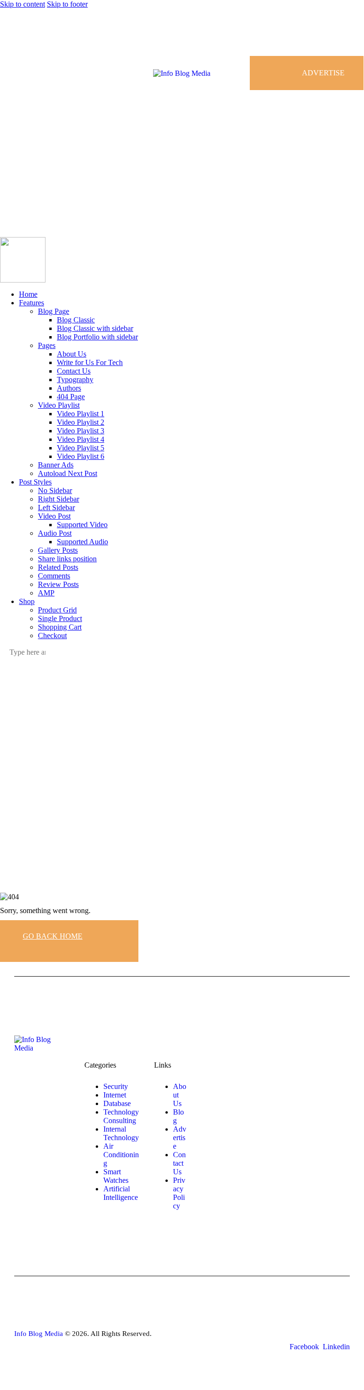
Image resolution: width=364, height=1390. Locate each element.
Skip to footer (67, 4)
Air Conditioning (121, 1154)
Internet (114, 1095)
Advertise (179, 1137)
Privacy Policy (179, 1193)
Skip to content (22, 4)
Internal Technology (121, 1133)
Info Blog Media (38, 1333)
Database (117, 1103)
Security (115, 1086)
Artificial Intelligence (120, 1193)
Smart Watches (115, 1176)
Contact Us (179, 1163)
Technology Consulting (121, 1116)
